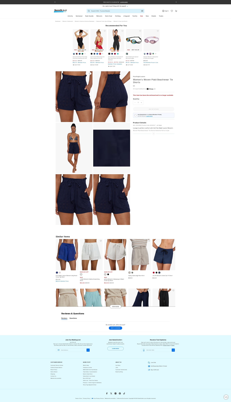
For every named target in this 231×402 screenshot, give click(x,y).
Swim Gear (108, 16)
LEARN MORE (115, 348)
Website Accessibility (56, 378)
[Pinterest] (120, 393)
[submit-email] (88, 350)
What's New (86, 365)
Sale (141, 16)
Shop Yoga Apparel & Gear (89, 384)
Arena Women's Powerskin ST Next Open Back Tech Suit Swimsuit (115, 58)
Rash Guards (89, 16)
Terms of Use (78, 398)
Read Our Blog (119, 371)
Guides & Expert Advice (56, 367)
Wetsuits (99, 16)
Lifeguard (126, 16)
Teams (161, 16)
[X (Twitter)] (111, 393)
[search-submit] (89, 11)
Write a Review (116, 328)
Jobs (117, 367)
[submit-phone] (173, 350)
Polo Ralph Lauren (139, 76)
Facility (135, 16)
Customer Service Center (57, 365)
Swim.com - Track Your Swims (90, 380)
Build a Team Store (87, 374)
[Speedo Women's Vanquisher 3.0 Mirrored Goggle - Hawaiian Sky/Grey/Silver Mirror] (151, 40)
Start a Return (54, 371)
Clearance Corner (87, 367)
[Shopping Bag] (176, 11)
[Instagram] (115, 393)
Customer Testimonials (121, 369)
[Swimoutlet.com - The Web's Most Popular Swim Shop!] (60, 10)
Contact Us (53, 376)
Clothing (117, 16)
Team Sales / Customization (90, 371)
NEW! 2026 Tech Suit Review (90, 369)
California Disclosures (122, 398)
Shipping (53, 374)
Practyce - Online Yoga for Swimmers (92, 382)
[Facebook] (107, 393)
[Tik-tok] (124, 393)
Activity (70, 16)
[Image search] (142, 11)
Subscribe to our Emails (89, 376)
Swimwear (79, 16)
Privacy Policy (166, 345)
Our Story (118, 365)
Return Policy (54, 369)
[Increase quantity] (141, 102)
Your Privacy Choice (99, 398)
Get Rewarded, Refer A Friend (159, 366)
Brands (154, 16)
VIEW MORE (115, 306)
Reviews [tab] (64, 318)
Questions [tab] (73, 318)
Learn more (149, 116)
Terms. (173, 345)
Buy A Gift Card (155, 369)
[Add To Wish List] (89, 73)
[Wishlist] (172, 11)
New (147, 16)
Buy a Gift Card (87, 378)
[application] (226, 397)
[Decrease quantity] (135, 102)
